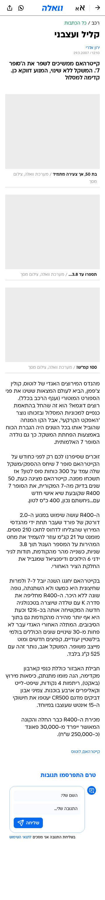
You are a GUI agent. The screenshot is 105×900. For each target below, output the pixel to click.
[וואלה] (52, 8)
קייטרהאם (91, 752)
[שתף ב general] (9, 8)
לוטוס (76, 752)
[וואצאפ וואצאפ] (21, 8)
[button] (80, 8)
